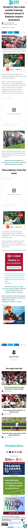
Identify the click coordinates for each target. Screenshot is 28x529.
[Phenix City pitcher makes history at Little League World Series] (14, 424)
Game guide (8, 283)
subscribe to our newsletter (11, 162)
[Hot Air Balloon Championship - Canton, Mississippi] (14, 505)
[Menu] (25, 2)
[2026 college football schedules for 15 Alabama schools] (14, 401)
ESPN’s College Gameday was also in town (13, 151)
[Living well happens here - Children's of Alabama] (14, 62)
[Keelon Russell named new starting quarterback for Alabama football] (14, 378)
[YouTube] (21, 452)
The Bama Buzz (14, 445)
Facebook (7, 292)
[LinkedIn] (15, 452)
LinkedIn (13, 292)
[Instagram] (13, 452)
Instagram (20, 292)
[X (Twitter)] (10, 452)
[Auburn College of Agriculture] (14, 315)
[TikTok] (18, 452)
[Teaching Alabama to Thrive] (14, 466)
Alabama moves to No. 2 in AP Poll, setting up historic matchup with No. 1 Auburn (15, 279)
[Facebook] (7, 452)
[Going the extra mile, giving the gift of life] (14, 139)
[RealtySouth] (14, 262)
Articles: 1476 (14, 359)
